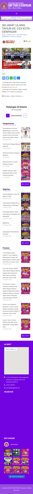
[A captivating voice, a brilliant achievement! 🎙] (16, 469)
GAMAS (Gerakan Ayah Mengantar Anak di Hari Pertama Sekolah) (10, 173)
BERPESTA (6, 223)
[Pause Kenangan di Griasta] (8, 115)
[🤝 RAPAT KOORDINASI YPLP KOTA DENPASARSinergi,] (8, 461)
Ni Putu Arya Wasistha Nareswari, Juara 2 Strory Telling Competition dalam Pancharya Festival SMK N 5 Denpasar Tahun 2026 (11, 309)
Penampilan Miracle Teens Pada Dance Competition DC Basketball (11, 214)
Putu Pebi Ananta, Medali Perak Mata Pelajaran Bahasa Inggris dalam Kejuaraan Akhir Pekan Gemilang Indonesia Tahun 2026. (11, 273)
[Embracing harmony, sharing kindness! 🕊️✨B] (8, 452)
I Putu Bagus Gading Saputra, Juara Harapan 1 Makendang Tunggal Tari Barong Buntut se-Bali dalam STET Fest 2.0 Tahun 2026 (11, 257)
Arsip (27, 184)
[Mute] (25, 115)
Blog (3, 34)
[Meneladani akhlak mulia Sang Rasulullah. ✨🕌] (25, 452)
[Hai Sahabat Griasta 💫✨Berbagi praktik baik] (16, 452)
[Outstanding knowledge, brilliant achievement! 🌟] (25, 461)
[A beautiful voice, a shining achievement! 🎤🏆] (25, 469)
